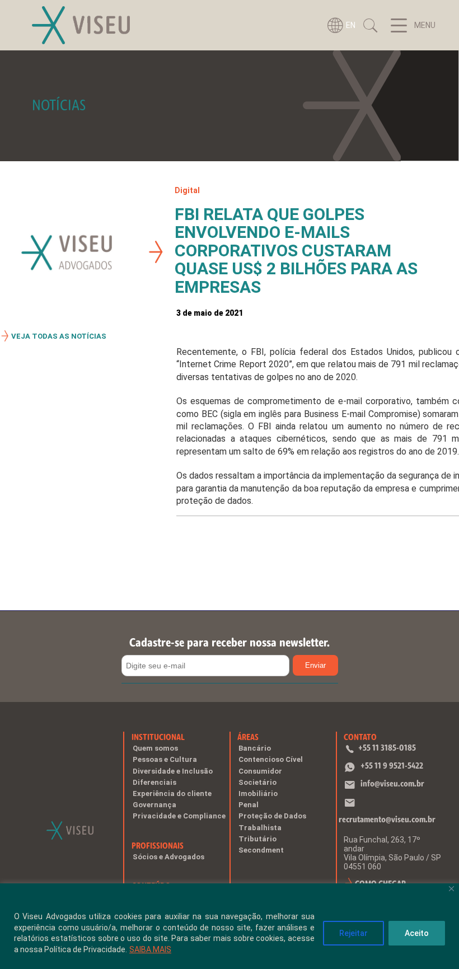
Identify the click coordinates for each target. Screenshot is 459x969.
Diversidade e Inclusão (173, 771)
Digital (187, 190)
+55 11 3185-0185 (387, 747)
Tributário (257, 839)
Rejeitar (353, 933)
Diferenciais (154, 782)
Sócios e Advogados (168, 857)
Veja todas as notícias (58, 336)
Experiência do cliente (172, 793)
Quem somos (155, 748)
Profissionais (158, 845)
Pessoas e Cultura (165, 759)
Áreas (248, 737)
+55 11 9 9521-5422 (391, 765)
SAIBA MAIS (150, 949)
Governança (154, 805)
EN (350, 25)
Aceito (417, 933)
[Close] (451, 888)
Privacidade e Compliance (179, 816)
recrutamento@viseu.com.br (387, 819)
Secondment (261, 850)
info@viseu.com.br (392, 783)
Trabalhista (260, 827)
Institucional (158, 737)
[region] (229, 926)
